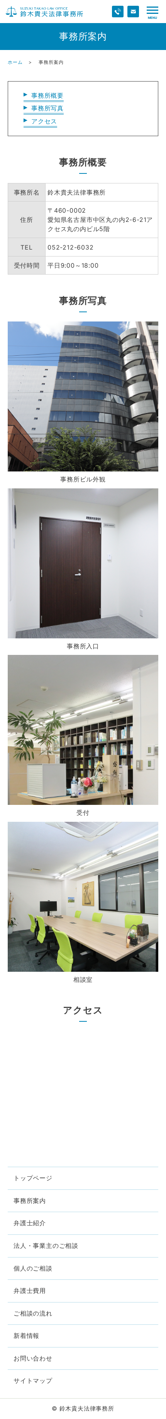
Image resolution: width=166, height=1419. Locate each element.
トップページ (33, 1178)
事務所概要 (47, 95)
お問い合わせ (33, 1358)
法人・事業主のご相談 (46, 1245)
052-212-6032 (70, 247)
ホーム (15, 62)
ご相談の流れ (33, 1313)
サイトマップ (33, 1380)
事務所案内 (30, 1200)
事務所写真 (47, 108)
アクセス (44, 121)
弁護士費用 (30, 1290)
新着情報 (26, 1335)
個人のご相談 (33, 1268)
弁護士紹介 (30, 1223)
